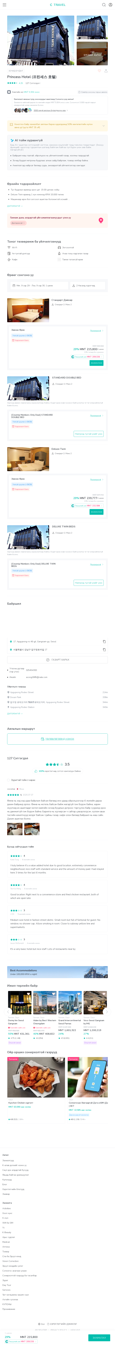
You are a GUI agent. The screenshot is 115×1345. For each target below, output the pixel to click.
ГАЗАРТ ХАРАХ (60, 659)
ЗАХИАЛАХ (96, 363)
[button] (57, 125)
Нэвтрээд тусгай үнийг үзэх (88, 434)
